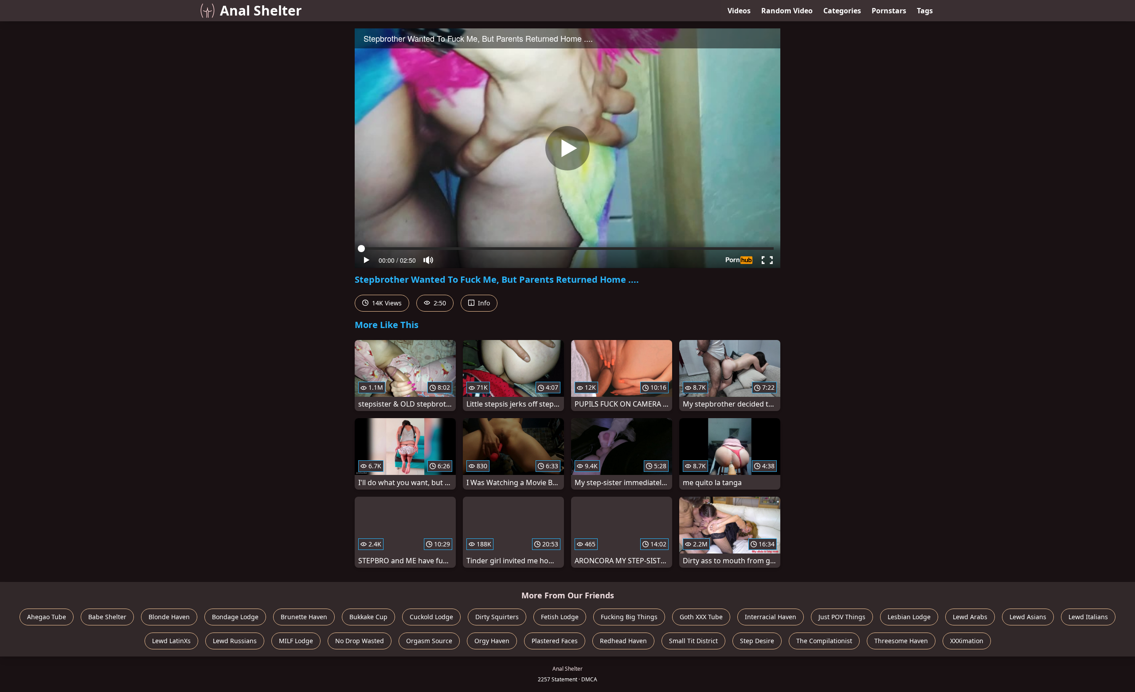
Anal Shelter (261, 10)
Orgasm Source (429, 641)
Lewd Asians (1028, 617)
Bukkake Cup (368, 617)
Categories (842, 11)
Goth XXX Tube (701, 617)
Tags (925, 11)
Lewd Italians (1088, 617)
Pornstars (889, 11)
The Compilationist (824, 641)
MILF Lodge (296, 641)
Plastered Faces (555, 641)
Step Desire (757, 641)
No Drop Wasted (359, 641)
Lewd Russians (235, 641)
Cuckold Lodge (431, 617)
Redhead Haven (623, 641)
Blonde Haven (169, 617)
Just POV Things (841, 617)
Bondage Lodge (235, 617)
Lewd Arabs (970, 617)
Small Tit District (693, 641)
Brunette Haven (304, 617)
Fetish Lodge (560, 617)
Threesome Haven (901, 641)
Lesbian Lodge (909, 617)
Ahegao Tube (46, 617)
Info (483, 303)
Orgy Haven (491, 641)
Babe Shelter (107, 617)
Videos (739, 11)
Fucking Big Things (629, 617)
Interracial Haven (770, 617)
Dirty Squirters (497, 617)
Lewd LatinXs (171, 641)
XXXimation (966, 641)
